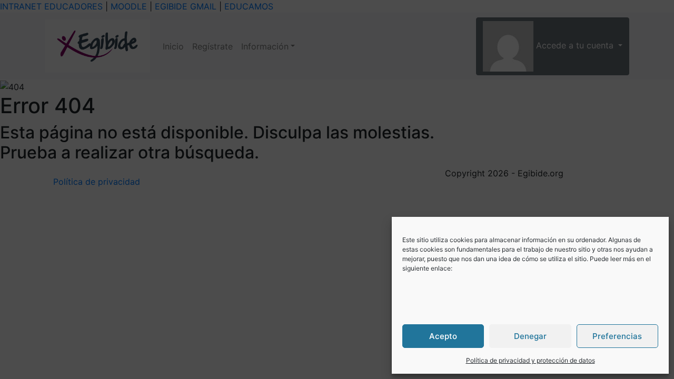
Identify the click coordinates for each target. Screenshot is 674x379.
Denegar (530, 336)
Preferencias (617, 336)
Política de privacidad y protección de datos (530, 360)
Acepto (443, 336)
